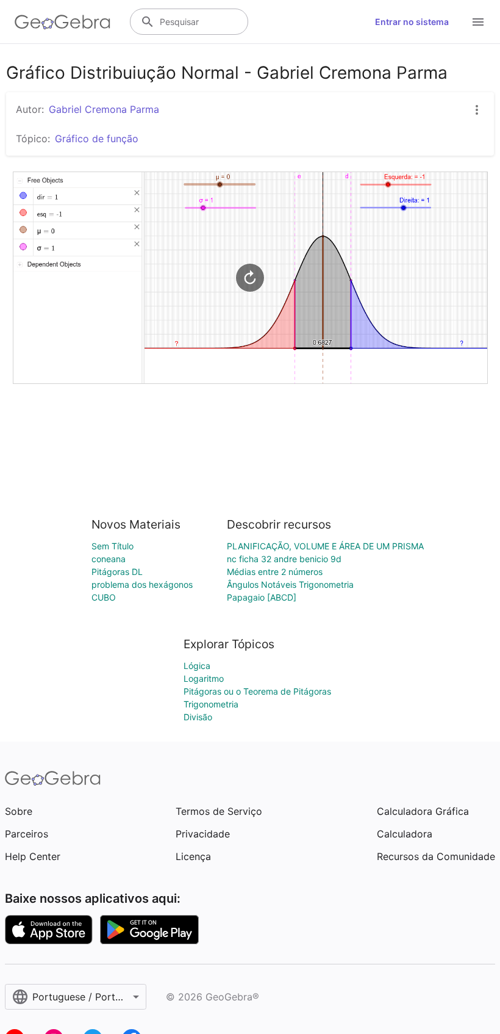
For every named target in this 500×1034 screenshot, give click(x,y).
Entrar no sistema (412, 21)
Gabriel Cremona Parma (104, 109)
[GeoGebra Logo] (62, 22)
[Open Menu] (478, 22)
